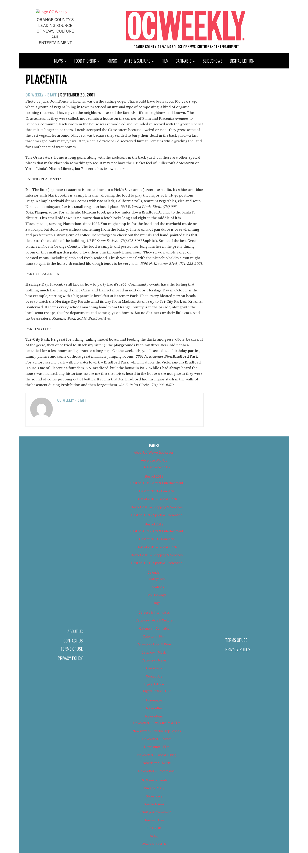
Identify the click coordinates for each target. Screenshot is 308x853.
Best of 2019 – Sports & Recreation (156, 563)
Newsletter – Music (157, 763)
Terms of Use (72, 649)
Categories (157, 579)
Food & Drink (85, 61)
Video (154, 836)
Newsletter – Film (156, 747)
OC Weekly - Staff (41, 95)
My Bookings (156, 595)
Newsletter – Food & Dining (156, 755)
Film (165, 61)
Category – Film (154, 636)
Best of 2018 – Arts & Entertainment (156, 483)
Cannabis (183, 61)
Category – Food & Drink (154, 644)
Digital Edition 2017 (157, 691)
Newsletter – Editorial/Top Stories (157, 731)
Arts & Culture (137, 61)
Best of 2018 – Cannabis (157, 491)
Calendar (154, 572)
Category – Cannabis (154, 628)
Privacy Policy (70, 658)
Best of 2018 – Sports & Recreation (156, 515)
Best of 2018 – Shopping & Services (157, 507)
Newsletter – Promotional (156, 771)
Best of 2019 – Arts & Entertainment (156, 531)
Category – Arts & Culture (154, 620)
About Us (75, 631)
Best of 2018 (154, 476)
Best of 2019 (154, 524)
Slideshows (213, 61)
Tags (156, 603)
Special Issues (154, 804)
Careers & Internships (154, 612)
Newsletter (154, 708)
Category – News (154, 660)
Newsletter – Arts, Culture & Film (156, 723)
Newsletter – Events (156, 739)
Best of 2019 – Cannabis (157, 539)
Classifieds (154, 668)
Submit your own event (154, 812)
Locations (157, 587)
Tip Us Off (154, 828)
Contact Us (73, 641)
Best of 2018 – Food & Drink (157, 499)
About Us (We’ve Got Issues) (154, 452)
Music (112, 61)
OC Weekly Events (154, 780)
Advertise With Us (154, 460)
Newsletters (154, 716)
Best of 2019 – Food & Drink (157, 547)
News (58, 61)
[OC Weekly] (51, 12)
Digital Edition (242, 61)
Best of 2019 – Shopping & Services (157, 555)
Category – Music (154, 652)
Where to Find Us (154, 844)
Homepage (154, 700)
